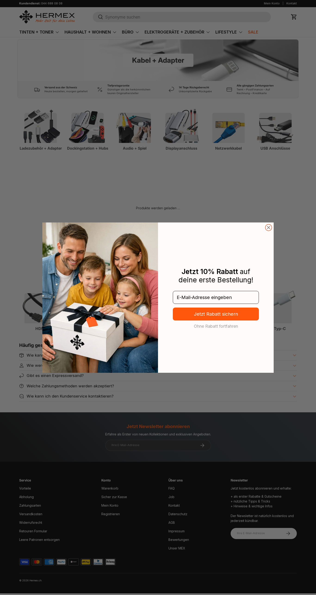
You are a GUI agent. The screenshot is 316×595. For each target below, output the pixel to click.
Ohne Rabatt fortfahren (216, 326)
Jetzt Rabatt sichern (216, 314)
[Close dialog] (268, 227)
